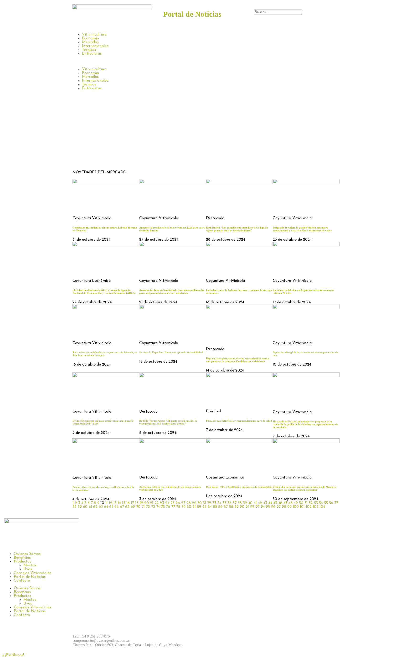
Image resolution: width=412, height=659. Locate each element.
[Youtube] (267, 636)
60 (85, 507)
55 (326, 503)
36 (229, 503)
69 (133, 507)
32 (209, 503)
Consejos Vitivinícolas (32, 573)
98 (284, 507)
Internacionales (95, 46)
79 (183, 507)
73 (153, 507)
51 (306, 503)
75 (163, 507)
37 (235, 503)
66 (116, 507)
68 (127, 507)
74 (158, 507)
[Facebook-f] (214, 636)
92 (252, 507)
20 (146, 503)
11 (106, 503)
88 (231, 507)
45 (275, 503)
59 (80, 507)
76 (168, 507)
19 (141, 503)
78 (178, 507)
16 (128, 503)
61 (90, 507)
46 (280, 503)
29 (194, 503)
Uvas (27, 569)
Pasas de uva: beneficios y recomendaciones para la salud (239, 420)
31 (204, 503)
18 (137, 503)
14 (119, 503)
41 (255, 503)
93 (258, 507)
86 (220, 507)
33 (214, 503)
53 (316, 503)
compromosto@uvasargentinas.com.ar (101, 640)
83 (204, 507)
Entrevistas (92, 54)
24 (167, 503)
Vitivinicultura (94, 35)
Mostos (29, 565)
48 (290, 503)
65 (111, 507)
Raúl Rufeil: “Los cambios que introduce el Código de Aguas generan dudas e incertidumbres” (237, 229)
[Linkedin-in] (254, 636)
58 (74, 507)
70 (138, 507)
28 (188, 503)
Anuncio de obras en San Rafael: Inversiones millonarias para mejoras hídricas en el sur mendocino (171, 291)
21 (151, 503)
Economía (90, 38)
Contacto (22, 581)
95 (268, 507)
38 (240, 503)
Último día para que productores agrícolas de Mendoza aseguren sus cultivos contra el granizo (304, 488)
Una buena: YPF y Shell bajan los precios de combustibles (239, 486)
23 (162, 503)
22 (156, 503)
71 (143, 507)
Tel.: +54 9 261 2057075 (91, 636)
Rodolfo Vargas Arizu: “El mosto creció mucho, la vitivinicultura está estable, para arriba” (168, 422)
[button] (297, 17)
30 (199, 503)
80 (189, 507)
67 (122, 507)
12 (110, 503)
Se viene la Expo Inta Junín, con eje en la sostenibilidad (171, 352)
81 (194, 507)
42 (260, 503)
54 (321, 503)
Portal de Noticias (30, 577)
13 (115, 503)
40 (250, 503)
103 (315, 507)
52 (311, 503)
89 (236, 507)
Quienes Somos (27, 554)
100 (296, 507)
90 (242, 507)
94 (263, 507)
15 (123, 503)
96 (273, 507)
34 (219, 503)
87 (226, 507)
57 (336, 503)
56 (331, 503)
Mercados (90, 42)
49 (296, 503)
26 (178, 503)
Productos (22, 561)
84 (210, 507)
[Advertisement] (206, 132)
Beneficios (22, 558)
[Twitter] (241, 636)
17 (132, 503)
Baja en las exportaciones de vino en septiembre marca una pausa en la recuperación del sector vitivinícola (237, 360)
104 (322, 507)
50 (301, 503)
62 (95, 507)
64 (106, 507)
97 (279, 507)
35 (224, 503)
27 (183, 503)
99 (289, 507)
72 (148, 507)
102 (309, 507)
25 (172, 503)
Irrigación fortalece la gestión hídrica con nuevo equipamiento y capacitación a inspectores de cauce (302, 229)
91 (247, 507)
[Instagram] (227, 636)
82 (199, 507)
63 (101, 507)
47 (285, 503)
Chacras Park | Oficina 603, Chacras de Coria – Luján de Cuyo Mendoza (127, 645)
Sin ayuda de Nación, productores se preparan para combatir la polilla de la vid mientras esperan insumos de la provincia (305, 424)
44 (270, 503)
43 (265, 503)
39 (245, 503)
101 (302, 507)
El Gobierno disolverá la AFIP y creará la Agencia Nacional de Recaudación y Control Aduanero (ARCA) (104, 291)
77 (173, 507)
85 (215, 507)
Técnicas (89, 50)
